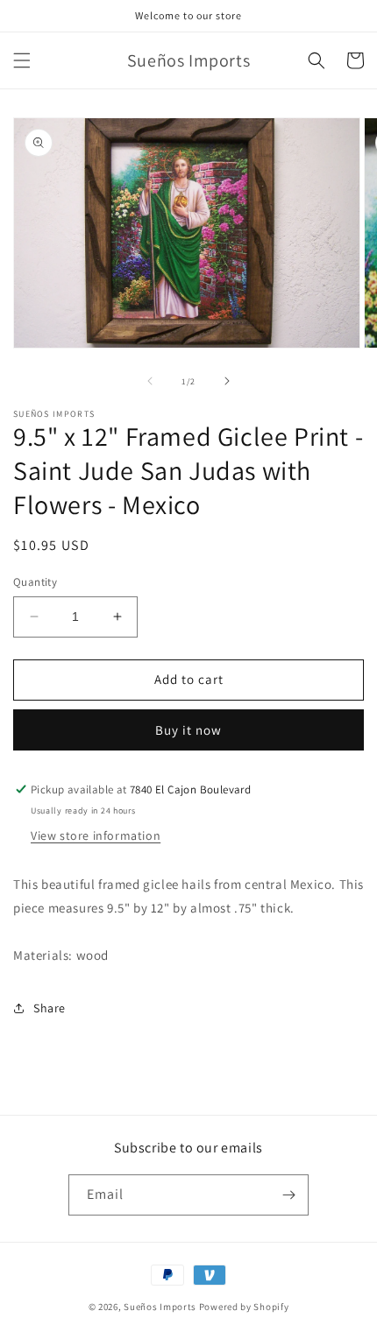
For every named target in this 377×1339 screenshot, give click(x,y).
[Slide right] (227, 381)
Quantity (35, 581)
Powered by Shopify (244, 1306)
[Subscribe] (288, 1195)
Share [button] (49, 1008)
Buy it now (188, 730)
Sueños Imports (160, 1306)
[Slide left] (150, 381)
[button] (22, 60)
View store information (95, 835)
